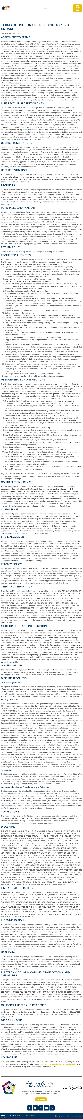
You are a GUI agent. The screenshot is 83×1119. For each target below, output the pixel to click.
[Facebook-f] (29, 1108)
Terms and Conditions (28, 1115)
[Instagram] (40, 1108)
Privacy (18, 1115)
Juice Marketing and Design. (73, 1116)
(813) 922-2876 (46, 1064)
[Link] (52, 1108)
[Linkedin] (35, 1108)
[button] (45, 8)
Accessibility (5, 1117)
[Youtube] (46, 1108)
